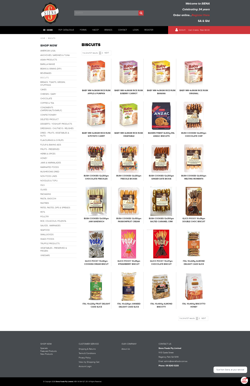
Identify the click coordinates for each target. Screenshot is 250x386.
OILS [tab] (42, 185)
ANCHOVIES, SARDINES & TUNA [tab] (55, 55)
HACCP (95, 30)
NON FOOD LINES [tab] (48, 176)
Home (50, 30)
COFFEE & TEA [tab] (47, 103)
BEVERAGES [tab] (45, 73)
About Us (126, 349)
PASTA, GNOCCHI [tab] (48, 199)
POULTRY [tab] (44, 217)
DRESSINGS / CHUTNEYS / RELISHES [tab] (56, 128)
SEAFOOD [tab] (45, 230)
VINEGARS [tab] (45, 255)
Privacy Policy (85, 358)
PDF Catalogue (66, 30)
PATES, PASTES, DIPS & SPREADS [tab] (55, 208)
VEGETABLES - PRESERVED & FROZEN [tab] (53, 249)
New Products (46, 354)
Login (136, 30)
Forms (83, 30)
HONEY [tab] (43, 158)
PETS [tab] (42, 212)
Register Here (201, 15)
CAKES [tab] (43, 90)
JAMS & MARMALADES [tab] (50, 163)
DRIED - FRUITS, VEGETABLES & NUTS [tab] (54, 134)
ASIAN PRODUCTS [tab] (48, 60)
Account (182, 30)
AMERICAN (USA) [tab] (47, 51)
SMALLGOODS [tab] (47, 235)
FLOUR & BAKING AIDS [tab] (50, 145)
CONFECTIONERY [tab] (48, 115)
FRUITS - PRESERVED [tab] (49, 149)
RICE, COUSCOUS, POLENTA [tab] (53, 221)
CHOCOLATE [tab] (46, 99)
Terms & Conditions (87, 353)
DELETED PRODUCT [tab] (49, 119)
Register (148, 30)
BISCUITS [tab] (44, 78)
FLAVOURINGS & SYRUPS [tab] (52, 140)
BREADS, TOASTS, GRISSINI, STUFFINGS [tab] (52, 83)
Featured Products (48, 351)
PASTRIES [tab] (44, 203)
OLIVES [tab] (43, 190)
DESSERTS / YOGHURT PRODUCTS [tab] (56, 124)
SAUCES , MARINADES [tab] (50, 226)
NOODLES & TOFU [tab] (49, 181)
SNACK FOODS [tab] (47, 239)
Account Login (85, 366)
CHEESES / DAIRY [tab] (48, 94)
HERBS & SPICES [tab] (47, 154)
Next (106, 53)
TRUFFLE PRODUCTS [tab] (50, 244)
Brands (108, 30)
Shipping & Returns (87, 349)
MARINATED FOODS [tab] (49, 167)
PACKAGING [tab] (45, 194)
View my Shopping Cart (89, 362)
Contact (122, 30)
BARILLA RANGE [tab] (47, 64)
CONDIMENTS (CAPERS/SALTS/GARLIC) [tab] (51, 109)
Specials (44, 348)
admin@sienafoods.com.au (176, 361)
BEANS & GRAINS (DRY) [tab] (50, 69)
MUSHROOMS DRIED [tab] (49, 172)
